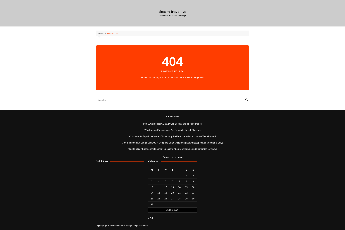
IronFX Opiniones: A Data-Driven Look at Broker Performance (172, 124)
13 (172, 187)
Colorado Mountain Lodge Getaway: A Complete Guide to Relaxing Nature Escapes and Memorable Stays (172, 143)
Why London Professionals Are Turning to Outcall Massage (172, 130)
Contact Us (168, 157)
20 (172, 193)
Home (179, 157)
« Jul (150, 218)
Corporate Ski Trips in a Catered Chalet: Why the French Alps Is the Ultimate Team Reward (172, 136)
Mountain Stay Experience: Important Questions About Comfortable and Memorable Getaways (172, 149)
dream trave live (172, 11)
